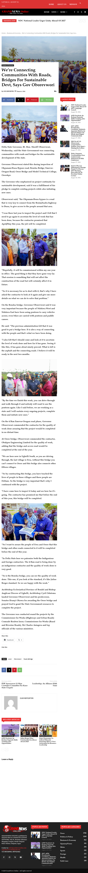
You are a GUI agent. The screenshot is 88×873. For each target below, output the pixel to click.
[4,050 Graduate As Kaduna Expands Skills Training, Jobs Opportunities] (10, 730)
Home (4, 33)
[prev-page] (3, 749)
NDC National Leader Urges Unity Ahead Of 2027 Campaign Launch (78, 107)
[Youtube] (85, 12)
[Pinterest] (14, 670)
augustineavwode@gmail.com (11, 850)
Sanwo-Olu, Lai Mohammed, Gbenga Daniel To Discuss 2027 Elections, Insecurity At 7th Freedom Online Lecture (78, 171)
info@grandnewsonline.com (17, 848)
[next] (84, 20)
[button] (80, 3)
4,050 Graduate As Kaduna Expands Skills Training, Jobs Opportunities (10, 740)
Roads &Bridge (28, 659)
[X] (81, 12)
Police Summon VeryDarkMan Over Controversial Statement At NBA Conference (78, 157)
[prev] (80, 20)
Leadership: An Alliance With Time (44, 684)
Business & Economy (14, 33)
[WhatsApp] (19, 670)
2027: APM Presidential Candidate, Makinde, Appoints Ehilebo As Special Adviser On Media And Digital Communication (78, 131)
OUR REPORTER (8, 91)
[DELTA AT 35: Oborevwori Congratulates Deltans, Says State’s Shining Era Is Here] (64, 144)
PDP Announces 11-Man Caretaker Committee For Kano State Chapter (15, 685)
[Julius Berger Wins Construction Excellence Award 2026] (29, 730)
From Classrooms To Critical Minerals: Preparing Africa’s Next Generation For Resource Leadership (47, 741)
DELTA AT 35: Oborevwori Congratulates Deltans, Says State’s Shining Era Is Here (78, 145)
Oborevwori (17, 659)
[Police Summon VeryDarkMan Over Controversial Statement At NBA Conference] (64, 156)
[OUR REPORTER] (11, 703)
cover (10, 659)
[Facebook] (74, 12)
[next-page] (6, 749)
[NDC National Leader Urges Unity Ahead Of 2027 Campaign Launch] (64, 107)
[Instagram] (78, 12)
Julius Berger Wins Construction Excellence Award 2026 (29, 740)
